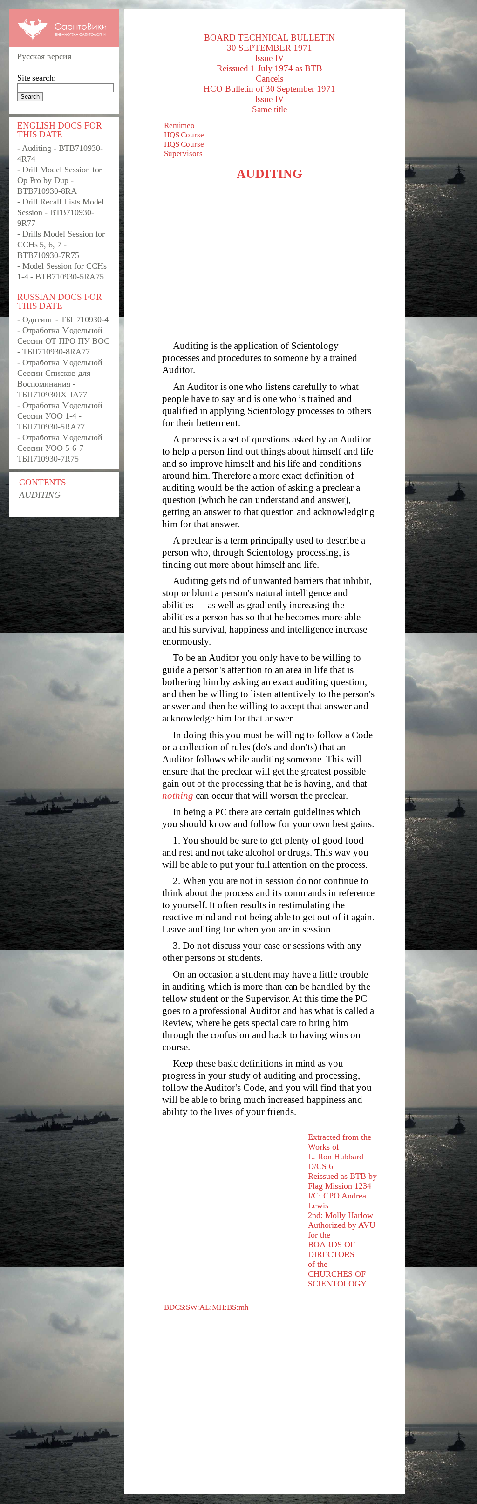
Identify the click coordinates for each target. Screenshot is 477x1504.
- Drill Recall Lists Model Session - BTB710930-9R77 (60, 212)
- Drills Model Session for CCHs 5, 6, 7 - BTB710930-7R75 (61, 244)
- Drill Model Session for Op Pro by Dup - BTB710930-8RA (59, 180)
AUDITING (40, 495)
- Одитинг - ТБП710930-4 (63, 319)
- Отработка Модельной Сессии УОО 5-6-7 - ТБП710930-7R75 (59, 448)
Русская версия (44, 56)
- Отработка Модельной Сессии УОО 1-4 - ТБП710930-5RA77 (59, 416)
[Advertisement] (269, 260)
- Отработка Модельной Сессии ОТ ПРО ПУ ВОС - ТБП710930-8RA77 (63, 341)
